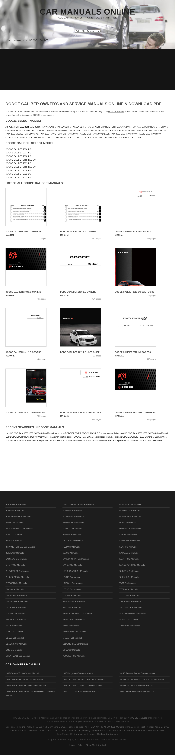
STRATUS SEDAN (82, 137)
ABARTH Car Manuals (15, 504)
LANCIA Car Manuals (72, 565)
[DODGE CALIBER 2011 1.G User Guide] (84, 327)
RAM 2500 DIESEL (14, 134)
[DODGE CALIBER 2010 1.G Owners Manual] (84, 267)
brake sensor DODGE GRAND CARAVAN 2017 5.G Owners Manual (83, 440)
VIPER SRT (135, 137)
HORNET (20, 130)
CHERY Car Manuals (15, 565)
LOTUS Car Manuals (71, 589)
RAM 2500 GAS (31, 134)
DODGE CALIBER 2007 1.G (18, 153)
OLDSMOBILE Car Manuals (75, 644)
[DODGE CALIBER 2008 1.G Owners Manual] (139, 207)
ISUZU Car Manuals (71, 535)
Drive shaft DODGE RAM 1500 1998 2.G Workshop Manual (141, 433)
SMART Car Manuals (129, 559)
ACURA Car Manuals (15, 510)
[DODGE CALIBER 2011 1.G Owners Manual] (29, 327)
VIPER (126, 137)
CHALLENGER (62, 127)
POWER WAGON (127, 130)
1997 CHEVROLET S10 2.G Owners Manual (25, 685)
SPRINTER (38, 137)
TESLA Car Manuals (128, 589)
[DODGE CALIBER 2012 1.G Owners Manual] (139, 327)
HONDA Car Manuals (72, 510)
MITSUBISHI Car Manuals (74, 632)
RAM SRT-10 (26, 137)
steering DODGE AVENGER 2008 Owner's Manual (136, 437)
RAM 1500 (147, 130)
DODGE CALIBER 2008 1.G (18, 156)
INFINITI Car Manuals (72, 529)
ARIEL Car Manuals (14, 523)
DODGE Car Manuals (15, 614)
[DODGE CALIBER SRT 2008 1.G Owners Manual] (84, 388)
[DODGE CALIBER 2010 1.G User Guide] (139, 267)
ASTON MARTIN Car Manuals (19, 529)
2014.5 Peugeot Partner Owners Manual (137, 673)
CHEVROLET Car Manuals (17, 571)
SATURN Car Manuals (129, 541)
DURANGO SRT (151, 127)
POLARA (114, 130)
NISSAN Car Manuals (72, 638)
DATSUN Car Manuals (15, 607)
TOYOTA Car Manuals (129, 595)
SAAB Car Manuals (128, 535)
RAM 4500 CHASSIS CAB (138, 134)
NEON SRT (96, 130)
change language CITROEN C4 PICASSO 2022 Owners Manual (99, 727)
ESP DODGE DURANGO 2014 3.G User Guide (27, 437)
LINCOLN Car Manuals (72, 583)
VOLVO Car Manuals (128, 620)
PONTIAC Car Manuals (130, 510)
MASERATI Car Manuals (73, 601)
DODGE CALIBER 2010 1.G (18, 170)
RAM (138, 130)
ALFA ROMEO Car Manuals (18, 516)
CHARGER (94, 127)
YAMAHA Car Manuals (129, 626)
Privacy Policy (76, 745)
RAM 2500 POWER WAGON (53, 134)
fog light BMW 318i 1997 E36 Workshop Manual (115, 730)
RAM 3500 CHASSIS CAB (79, 134)
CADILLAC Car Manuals (16, 559)
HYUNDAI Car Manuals (73, 523)
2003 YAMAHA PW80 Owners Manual (136, 691)
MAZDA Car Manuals (72, 607)
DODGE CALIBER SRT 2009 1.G (20, 167)
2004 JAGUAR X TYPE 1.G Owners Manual (82, 685)
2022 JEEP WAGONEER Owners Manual (24, 679)
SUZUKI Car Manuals (129, 577)
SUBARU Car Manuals (129, 571)
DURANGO (138, 127)
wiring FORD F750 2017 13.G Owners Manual (42, 727)
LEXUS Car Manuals (71, 577)
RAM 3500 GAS (117, 134)
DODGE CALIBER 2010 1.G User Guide (134, 292)
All (6, 127)
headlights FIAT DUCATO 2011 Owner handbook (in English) (59, 730)
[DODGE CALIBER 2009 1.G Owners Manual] (29, 267)
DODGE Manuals (116, 111)
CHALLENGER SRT (79, 127)
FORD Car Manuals (14, 632)
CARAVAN (49, 127)
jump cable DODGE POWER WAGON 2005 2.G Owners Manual (84, 433)
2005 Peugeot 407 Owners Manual (77, 673)
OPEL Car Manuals (71, 650)
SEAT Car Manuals (128, 547)
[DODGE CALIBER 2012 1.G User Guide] (29, 388)
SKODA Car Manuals (128, 553)
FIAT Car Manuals (13, 626)
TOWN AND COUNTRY (103, 137)
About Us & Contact (96, 745)
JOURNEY (41, 130)
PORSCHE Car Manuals (130, 516)
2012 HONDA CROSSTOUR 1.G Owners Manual (141, 679)
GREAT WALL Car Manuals (17, 656)
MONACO (77, 130)
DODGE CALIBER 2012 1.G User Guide (25, 412)
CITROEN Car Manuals (16, 583)
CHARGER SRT (108, 127)
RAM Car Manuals (127, 523)
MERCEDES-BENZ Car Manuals (77, 614)
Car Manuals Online (87, 12)
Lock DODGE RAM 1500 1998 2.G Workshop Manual (29, 433)
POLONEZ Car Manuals (130, 504)
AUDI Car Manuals (13, 535)
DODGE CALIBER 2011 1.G (18, 174)
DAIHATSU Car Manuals (16, 601)
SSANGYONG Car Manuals (132, 565)
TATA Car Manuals (127, 583)
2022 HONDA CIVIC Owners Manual (135, 685)
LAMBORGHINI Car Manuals (75, 559)
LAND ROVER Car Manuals (75, 571)
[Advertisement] (87, 69)
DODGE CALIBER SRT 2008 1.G (20, 160)
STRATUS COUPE (64, 137)
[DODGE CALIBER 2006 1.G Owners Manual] (29, 207)
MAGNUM (52, 130)
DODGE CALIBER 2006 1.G (18, 149)
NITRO (105, 130)
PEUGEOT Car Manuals (73, 656)
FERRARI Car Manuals (16, 620)
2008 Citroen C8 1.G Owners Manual (22, 673)
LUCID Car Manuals (71, 595)
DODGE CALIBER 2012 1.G (18, 177)
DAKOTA (121, 127)
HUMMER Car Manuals (73, 516)
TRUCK (118, 137)
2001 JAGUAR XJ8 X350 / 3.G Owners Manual (83, 679)
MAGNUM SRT (65, 130)
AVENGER (14, 127)
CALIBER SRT (36, 127)
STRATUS (49, 137)
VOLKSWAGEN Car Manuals (132, 614)
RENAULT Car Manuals (130, 529)
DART (129, 127)
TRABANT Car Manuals (130, 601)
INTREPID (30, 130)
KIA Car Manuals (70, 553)
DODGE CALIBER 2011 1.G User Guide (80, 352)
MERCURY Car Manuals (73, 620)
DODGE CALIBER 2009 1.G (18, 163)
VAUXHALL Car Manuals (130, 607)
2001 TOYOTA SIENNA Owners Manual (80, 691)
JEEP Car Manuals (71, 547)
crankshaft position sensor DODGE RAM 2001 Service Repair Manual (81, 437)
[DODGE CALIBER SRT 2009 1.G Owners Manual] (139, 388)
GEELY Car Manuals (14, 638)
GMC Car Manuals (13, 650)
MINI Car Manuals (70, 626)
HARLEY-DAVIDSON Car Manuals (78, 504)
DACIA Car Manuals (14, 589)
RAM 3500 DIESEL (100, 134)
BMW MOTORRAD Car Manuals (20, 547)
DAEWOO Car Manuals (16, 595)
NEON (87, 130)
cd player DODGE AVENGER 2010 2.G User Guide (139, 440)
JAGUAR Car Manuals (72, 541)
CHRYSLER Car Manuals (17, 577)
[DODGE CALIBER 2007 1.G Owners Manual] (84, 207)
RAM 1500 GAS (160, 130)
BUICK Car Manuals (14, 553)
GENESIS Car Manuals (16, 644)
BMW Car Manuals (14, 541)
